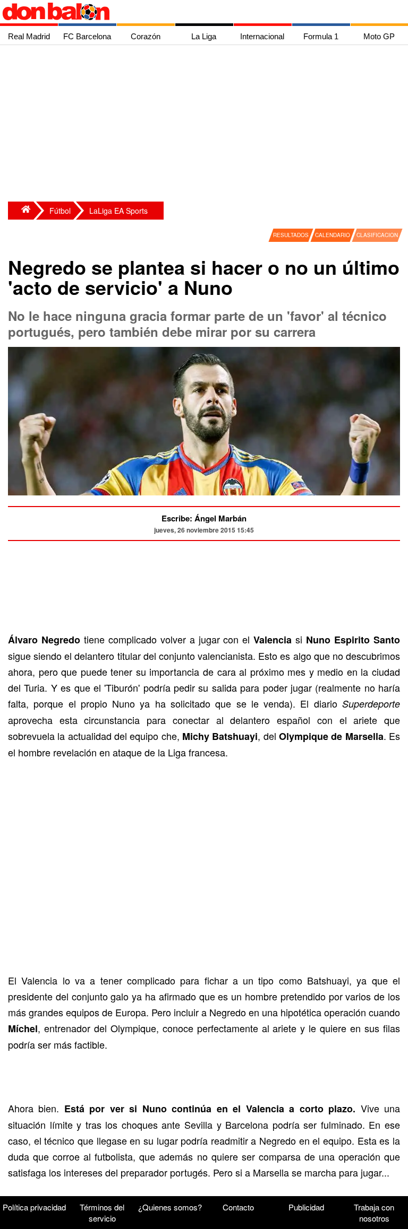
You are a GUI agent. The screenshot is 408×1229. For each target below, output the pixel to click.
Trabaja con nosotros (374, 1212)
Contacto (238, 1207)
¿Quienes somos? (170, 1207)
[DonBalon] (20, 211)
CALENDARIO (332, 235)
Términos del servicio (102, 1212)
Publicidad (306, 1207)
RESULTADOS (291, 235)
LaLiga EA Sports (118, 210)
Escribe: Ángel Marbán (204, 518)
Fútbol (60, 210)
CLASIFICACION (377, 235)
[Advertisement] (206, 124)
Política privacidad (34, 1207)
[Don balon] (191, 11)
